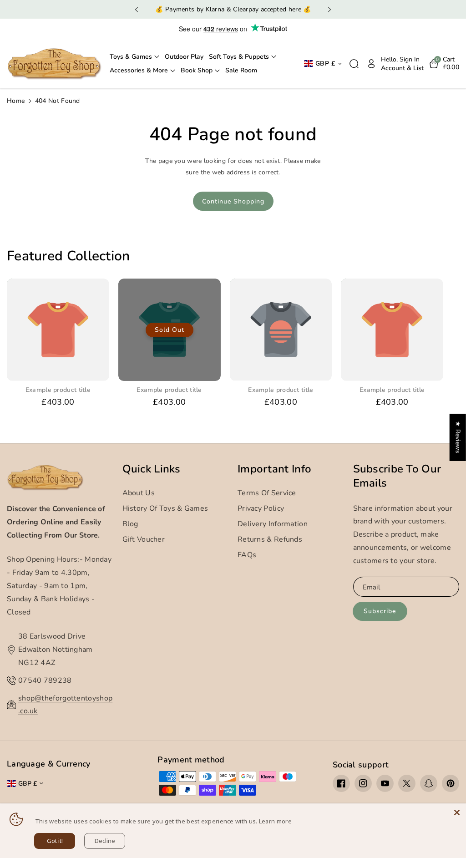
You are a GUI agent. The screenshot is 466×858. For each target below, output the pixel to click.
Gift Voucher (143, 539)
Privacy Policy (261, 508)
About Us (138, 493)
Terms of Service (267, 493)
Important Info (274, 469)
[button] (134, 57)
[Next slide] (329, 9)
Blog (130, 524)
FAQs (247, 555)
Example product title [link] (58, 390)
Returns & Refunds (270, 539)
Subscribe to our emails (397, 476)
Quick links (151, 469)
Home (16, 100)
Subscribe (380, 611)
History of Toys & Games (165, 508)
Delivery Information (273, 524)
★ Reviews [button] (458, 437)
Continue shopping (233, 201)
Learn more (275, 821)
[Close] (456, 812)
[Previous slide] (136, 9)
